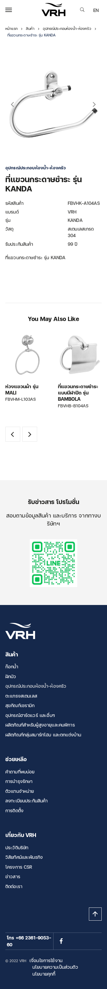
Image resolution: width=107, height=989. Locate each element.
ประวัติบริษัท (16, 847)
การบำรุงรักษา (19, 781)
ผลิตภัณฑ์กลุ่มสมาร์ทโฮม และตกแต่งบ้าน (43, 734)
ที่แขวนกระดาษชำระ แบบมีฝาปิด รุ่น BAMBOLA (78, 393)
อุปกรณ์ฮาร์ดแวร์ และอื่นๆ (30, 715)
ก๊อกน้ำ (11, 666)
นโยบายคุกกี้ (43, 973)
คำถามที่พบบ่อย (20, 771)
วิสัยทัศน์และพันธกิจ (24, 857)
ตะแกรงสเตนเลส (21, 695)
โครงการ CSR (18, 867)
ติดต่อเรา (13, 886)
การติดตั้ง (14, 810)
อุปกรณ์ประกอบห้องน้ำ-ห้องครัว (35, 686)
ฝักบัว (10, 676)
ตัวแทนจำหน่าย (19, 791)
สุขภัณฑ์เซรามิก (20, 705)
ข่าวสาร (12, 876)
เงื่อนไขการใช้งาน (45, 960)
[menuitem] (96, 10)
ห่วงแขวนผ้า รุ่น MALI (21, 389)
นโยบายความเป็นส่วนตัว (55, 967)
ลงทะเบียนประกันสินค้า (26, 800)
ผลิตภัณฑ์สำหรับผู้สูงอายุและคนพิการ (40, 724)
